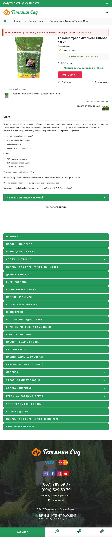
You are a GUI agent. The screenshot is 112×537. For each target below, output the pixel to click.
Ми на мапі (58, 500)
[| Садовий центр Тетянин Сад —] (20, 12)
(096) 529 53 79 (30, 3)
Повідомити (70, 75)
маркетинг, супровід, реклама (57, 519)
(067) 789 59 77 (11, 3)
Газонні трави (64, 46)
